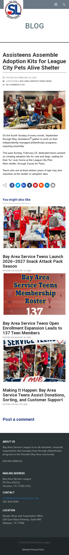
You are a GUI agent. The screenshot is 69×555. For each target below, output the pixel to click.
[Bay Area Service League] (13, 10)
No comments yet (15, 85)
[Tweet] (17, 185)
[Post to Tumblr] (29, 185)
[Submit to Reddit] (35, 185)
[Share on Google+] (23, 185)
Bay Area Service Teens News (36, 81)
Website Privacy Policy (33, 549)
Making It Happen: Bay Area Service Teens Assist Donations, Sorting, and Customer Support (34, 395)
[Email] (47, 185)
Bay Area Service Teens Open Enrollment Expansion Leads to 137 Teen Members (32, 328)
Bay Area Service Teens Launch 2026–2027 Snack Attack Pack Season (33, 261)
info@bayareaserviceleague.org (20, 498)
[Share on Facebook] (12, 185)
